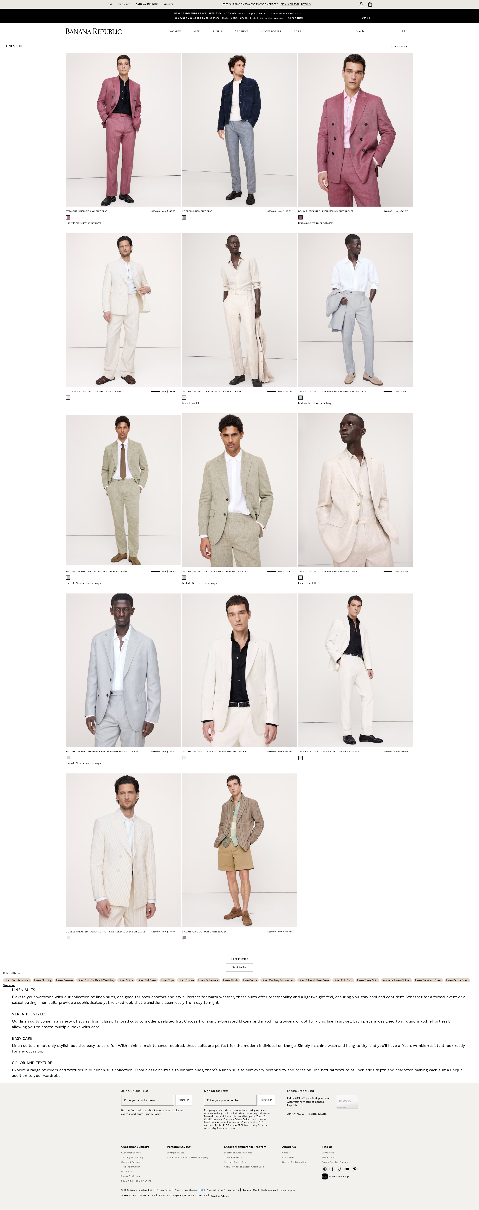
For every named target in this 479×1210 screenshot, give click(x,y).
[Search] (404, 31)
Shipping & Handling (132, 1157)
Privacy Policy (242, 1119)
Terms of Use (250, 1190)
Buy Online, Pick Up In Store (136, 1180)
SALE (298, 31)
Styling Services (175, 1152)
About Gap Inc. (288, 1190)
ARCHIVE (241, 31)
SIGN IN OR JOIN (290, 4)
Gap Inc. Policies (219, 1196)
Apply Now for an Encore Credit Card (244, 1166)
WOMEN (175, 31)
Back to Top (239, 967)
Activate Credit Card (235, 1162)
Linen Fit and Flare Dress (314, 980)
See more (9, 985)
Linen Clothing (43, 980)
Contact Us (328, 1152)
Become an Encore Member (239, 1152)
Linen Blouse (186, 980)
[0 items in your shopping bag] (370, 4)
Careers (286, 1152)
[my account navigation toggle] (361, 4)
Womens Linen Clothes (396, 980)
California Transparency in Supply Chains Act (183, 1195)
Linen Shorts (231, 980)
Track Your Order (130, 1166)
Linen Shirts (126, 980)
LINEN (217, 31)
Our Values (288, 1157)
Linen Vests (250, 980)
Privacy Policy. (153, 1113)
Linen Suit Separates (17, 980)
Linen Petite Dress (457, 980)
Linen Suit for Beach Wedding (96, 980)
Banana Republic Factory (335, 1162)
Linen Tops (167, 980)
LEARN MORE (317, 1114)
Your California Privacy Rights (223, 1190)
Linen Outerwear (208, 980)
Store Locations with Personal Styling (187, 1157)
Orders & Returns (131, 1162)
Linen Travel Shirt (367, 980)
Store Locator (329, 1157)
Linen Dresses (64, 980)
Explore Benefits (233, 1157)
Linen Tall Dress (147, 980)
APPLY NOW (296, 18)
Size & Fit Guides (130, 1176)
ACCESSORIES (271, 31)
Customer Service (131, 1152)
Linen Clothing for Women (278, 980)
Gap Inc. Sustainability (294, 1162)
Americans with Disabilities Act (138, 1195)
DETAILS (306, 4)
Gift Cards (126, 1171)
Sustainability (268, 1190)
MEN (197, 31)
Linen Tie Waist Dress (428, 980)
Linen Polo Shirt (343, 980)
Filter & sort (398, 46)
